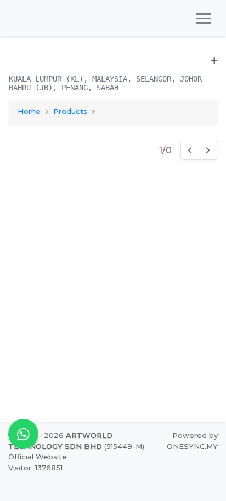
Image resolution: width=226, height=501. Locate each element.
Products (70, 111)
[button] (113, 64)
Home (29, 111)
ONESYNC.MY (192, 446)
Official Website (37, 456)
